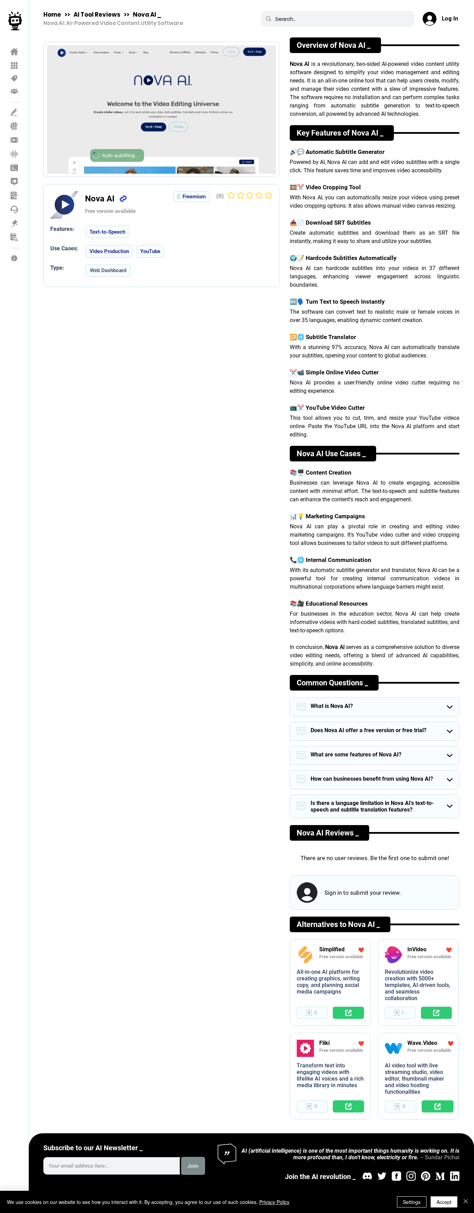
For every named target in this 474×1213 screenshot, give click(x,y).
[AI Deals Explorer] (14, 78)
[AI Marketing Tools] (14, 181)
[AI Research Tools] (14, 237)
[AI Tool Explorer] (14, 65)
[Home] (14, 51)
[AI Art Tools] (14, 126)
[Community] (14, 91)
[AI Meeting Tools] (14, 195)
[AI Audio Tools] (14, 154)
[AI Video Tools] (14, 140)
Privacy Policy (274, 1201)
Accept (444, 1201)
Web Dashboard (108, 270)
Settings (412, 1201)
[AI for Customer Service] (14, 209)
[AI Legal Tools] (14, 223)
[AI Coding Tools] (14, 167)
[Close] (466, 1201)
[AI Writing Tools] (14, 112)
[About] (14, 258)
